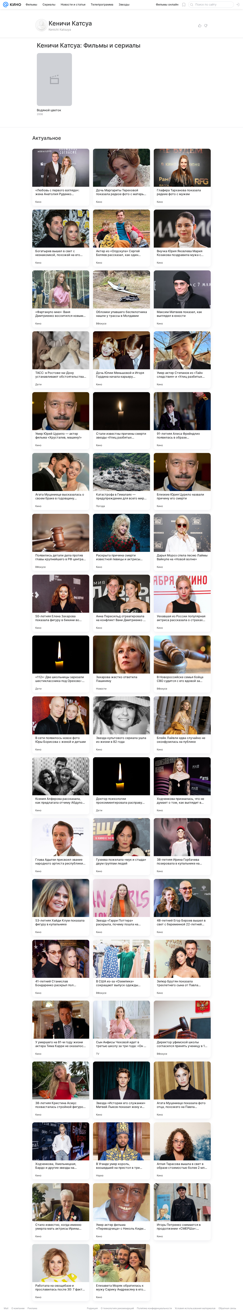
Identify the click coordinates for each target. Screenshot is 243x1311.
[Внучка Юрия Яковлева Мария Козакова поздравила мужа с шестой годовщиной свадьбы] (182, 238)
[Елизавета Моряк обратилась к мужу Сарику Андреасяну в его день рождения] (121, 1272)
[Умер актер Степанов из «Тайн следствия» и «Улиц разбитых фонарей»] (182, 359)
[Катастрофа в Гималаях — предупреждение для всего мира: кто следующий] (121, 481)
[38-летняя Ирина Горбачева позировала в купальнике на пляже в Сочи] (182, 846)
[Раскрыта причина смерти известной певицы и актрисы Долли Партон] (121, 542)
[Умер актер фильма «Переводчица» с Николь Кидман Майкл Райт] (121, 1211)
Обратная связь (227, 1308)
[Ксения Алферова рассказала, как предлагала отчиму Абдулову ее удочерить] (60, 785)
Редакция (92, 1308)
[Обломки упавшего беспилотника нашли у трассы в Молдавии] (121, 298)
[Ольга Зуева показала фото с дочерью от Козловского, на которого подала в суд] (182, 1272)
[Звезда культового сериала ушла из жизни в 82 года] (121, 724)
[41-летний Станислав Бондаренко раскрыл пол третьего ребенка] (60, 968)
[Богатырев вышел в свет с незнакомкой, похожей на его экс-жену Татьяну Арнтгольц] (60, 238)
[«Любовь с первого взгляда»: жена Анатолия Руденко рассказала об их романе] (60, 177)
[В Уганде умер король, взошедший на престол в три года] (121, 1150)
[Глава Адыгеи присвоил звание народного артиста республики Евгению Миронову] (60, 846)
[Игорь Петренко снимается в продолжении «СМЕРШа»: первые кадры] (182, 1211)
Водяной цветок (49, 110)
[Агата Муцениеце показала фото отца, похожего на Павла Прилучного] (182, 1090)
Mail (6, 1308)
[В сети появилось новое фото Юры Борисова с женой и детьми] (60, 724)
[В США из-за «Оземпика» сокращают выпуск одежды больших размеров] (121, 968)
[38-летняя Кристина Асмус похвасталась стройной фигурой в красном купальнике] (60, 1090)
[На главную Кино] (14, 4)
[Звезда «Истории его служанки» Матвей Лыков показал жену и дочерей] (121, 1090)
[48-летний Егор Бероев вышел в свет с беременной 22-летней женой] (182, 907)
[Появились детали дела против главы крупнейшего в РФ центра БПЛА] (60, 542)
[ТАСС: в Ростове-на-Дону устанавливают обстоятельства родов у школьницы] (60, 359)
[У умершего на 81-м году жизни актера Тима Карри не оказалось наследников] (60, 1029)
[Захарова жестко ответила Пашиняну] (121, 664)
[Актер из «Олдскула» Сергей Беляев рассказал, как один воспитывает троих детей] (121, 238)
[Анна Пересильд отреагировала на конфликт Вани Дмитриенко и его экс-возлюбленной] (121, 603)
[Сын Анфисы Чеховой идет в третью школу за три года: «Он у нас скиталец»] (121, 1029)
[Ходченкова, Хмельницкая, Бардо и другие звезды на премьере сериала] (60, 1150)
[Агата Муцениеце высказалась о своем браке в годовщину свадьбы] (60, 481)
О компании (17, 1308)
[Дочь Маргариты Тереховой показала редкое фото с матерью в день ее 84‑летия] (121, 177)
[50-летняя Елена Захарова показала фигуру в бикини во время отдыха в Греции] (60, 603)
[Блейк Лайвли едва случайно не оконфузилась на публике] (182, 724)
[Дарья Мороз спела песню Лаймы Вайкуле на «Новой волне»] (182, 542)
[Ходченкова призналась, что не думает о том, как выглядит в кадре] (182, 785)
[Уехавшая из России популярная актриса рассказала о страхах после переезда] (182, 603)
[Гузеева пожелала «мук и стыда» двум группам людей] (121, 846)
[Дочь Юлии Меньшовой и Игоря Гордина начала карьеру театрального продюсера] (121, 359)
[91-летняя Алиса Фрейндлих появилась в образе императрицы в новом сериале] (182, 420)
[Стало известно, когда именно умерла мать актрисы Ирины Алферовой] (60, 1211)
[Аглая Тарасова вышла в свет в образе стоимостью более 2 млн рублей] (182, 1150)
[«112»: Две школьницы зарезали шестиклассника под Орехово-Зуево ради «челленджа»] (60, 664)
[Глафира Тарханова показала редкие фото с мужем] (182, 177)
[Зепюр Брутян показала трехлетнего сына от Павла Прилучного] (182, 968)
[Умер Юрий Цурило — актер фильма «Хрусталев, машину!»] (60, 420)
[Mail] (5, 4)
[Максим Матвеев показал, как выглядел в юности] (182, 298)
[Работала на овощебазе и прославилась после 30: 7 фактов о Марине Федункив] (60, 1272)
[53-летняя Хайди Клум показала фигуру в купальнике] (60, 907)
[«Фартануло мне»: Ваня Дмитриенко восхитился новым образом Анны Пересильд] (60, 298)
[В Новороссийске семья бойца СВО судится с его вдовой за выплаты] (182, 664)
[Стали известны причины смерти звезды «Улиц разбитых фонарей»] (121, 420)
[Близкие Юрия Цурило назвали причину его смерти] (182, 481)
